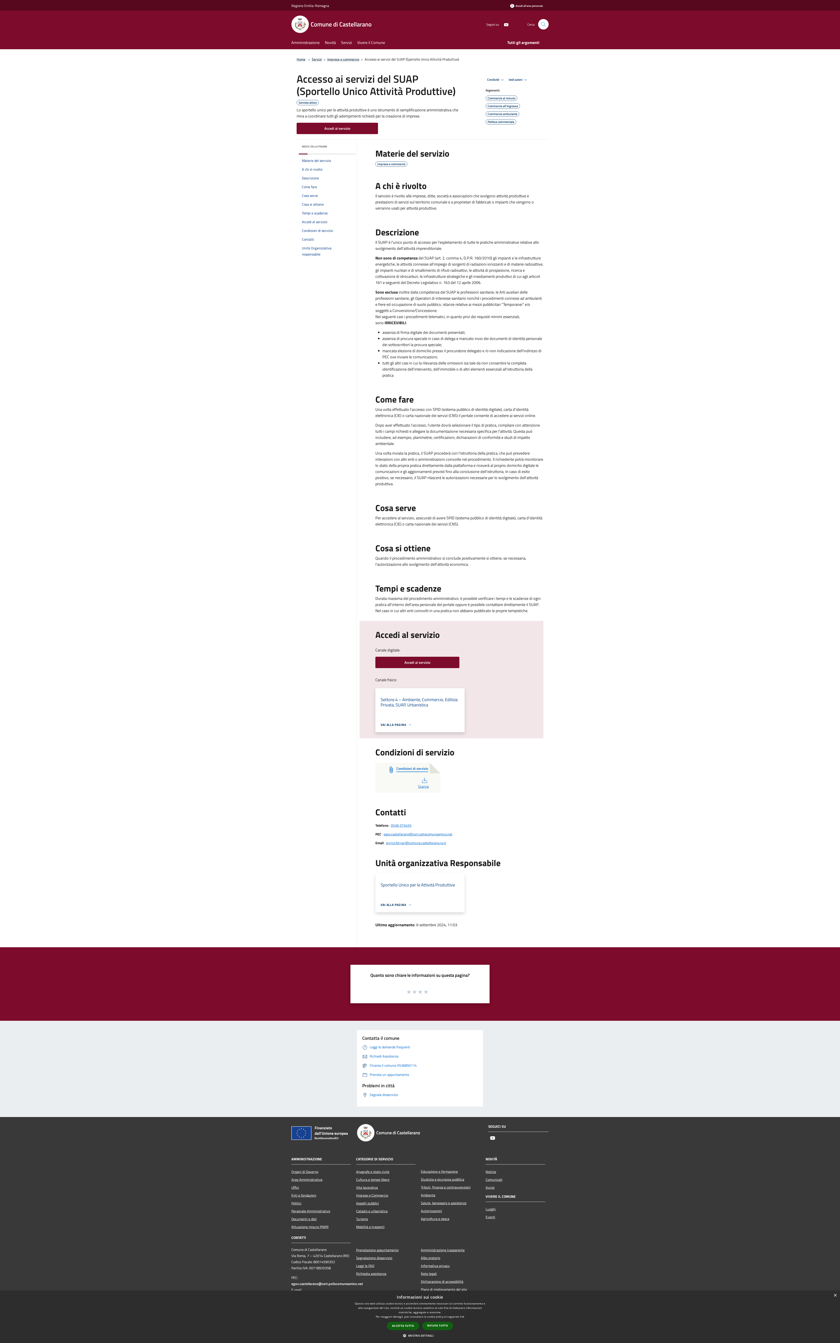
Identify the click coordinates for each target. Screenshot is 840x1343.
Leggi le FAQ (365, 1265)
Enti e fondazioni (303, 1195)
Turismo (362, 1219)
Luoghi (491, 1209)
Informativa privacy (435, 1265)
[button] (420, 1335)
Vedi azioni (516, 79)
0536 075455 (401, 825)
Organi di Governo (304, 1171)
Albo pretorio (430, 1258)
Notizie (491, 1171)
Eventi (490, 1217)
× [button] (835, 1295)
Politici (296, 1203)
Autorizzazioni (431, 1210)
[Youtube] (504, 24)
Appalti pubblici (367, 1203)
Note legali (429, 1273)
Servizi (317, 59)
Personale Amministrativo (310, 1211)
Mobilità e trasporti (370, 1226)
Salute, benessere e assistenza (443, 1203)
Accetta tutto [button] (403, 1326)
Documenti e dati (304, 1219)
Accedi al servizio (337, 128)
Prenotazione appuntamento (377, 1250)
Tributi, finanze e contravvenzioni (446, 1187)
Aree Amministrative (306, 1179)
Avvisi (490, 1187)
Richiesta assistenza (371, 1273)
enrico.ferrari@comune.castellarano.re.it (416, 843)
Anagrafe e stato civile (372, 1171)
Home (301, 59)
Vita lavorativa (367, 1187)
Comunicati (494, 1179)
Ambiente (428, 1195)
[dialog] (420, 1317)
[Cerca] (543, 24)
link (462, 1316)
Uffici (295, 1187)
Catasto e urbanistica (372, 1211)
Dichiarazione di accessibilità (442, 1281)
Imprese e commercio (343, 59)
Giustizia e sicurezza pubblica (442, 1179)
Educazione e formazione (439, 1171)
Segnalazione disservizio (374, 1258)
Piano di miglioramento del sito (444, 1289)
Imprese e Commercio (372, 1195)
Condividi (493, 79)
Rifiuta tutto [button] (437, 1325)
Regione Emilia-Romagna (310, 5)
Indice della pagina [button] (314, 146)
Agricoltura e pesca (435, 1218)
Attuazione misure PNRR (310, 1226)
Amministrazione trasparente (443, 1250)
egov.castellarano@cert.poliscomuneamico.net (418, 834)
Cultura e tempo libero (372, 1179)
